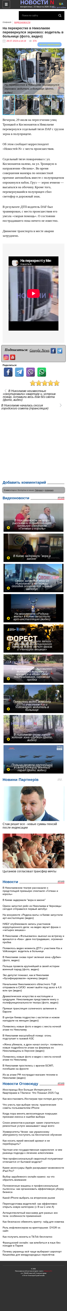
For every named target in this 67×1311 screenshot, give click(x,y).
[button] (61, 52)
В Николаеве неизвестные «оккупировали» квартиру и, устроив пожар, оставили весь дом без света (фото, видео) (29, 395)
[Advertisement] (33, 444)
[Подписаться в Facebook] (53, 350)
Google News (40, 350)
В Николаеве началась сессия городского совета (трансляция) (24, 407)
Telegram (39, 490)
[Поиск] (59, 15)
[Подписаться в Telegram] (60, 350)
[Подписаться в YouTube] (13, 357)
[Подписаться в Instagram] (6, 357)
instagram (49, 490)
